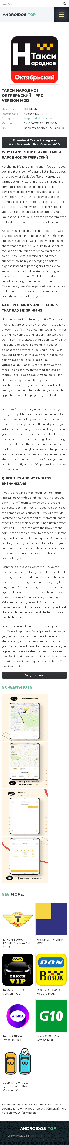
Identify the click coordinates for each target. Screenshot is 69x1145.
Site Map (34, 1136)
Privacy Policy (51, 1136)
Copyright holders (31, 1139)
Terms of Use (53, 1139)
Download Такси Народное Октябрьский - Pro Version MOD (34, 142)
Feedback (12, 1139)
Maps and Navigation (38, 119)
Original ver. (34, 675)
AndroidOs (19, 14)
